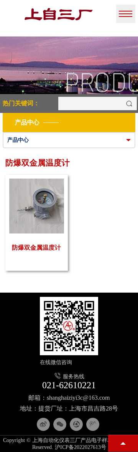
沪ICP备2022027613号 (80, 447)
